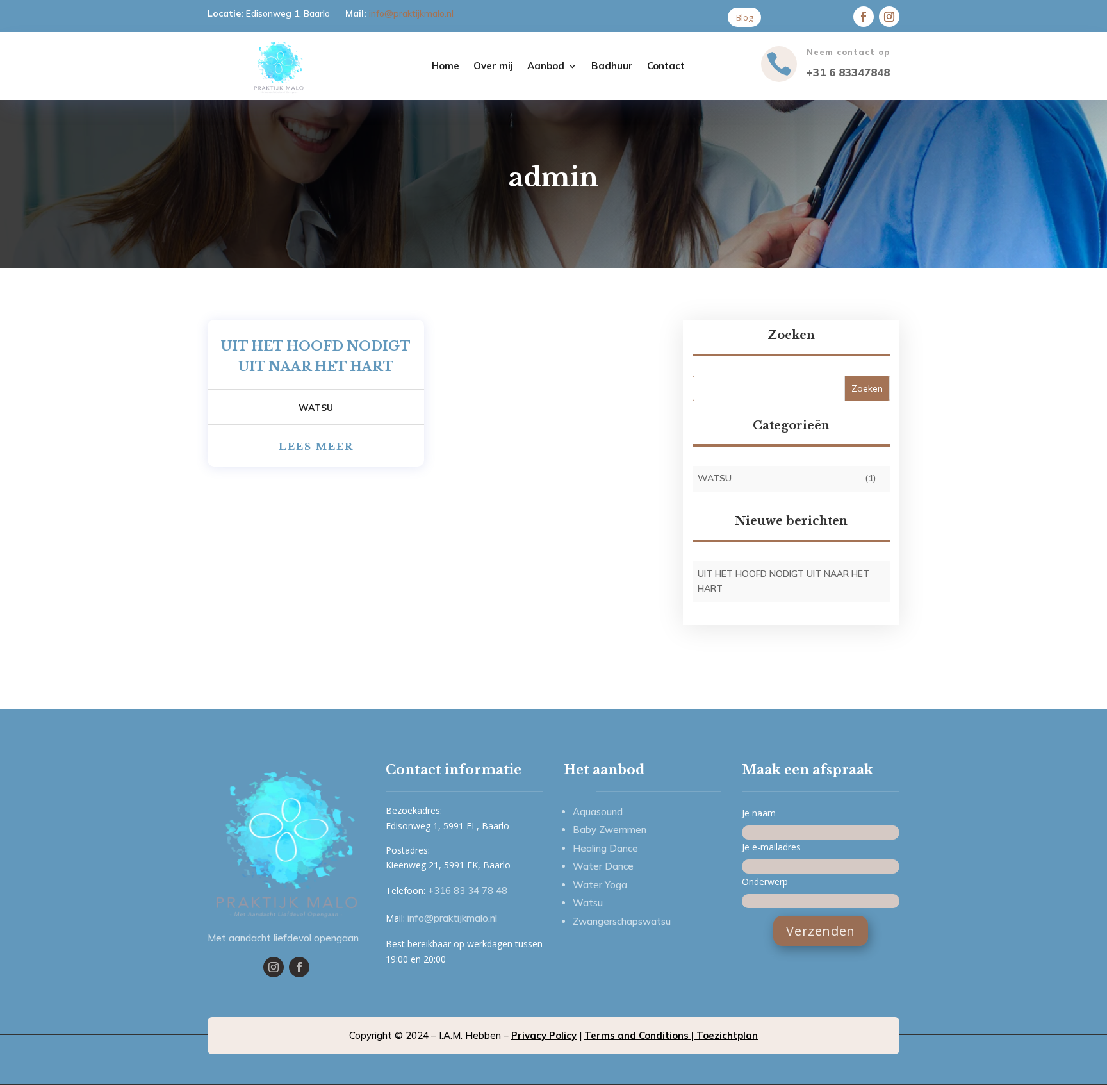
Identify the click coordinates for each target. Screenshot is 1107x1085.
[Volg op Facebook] (299, 967)
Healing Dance (605, 848)
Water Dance (603, 866)
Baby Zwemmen (609, 830)
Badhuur (612, 67)
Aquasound (598, 812)
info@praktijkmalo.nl (411, 13)
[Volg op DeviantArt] (863, 16)
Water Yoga (600, 885)
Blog (744, 17)
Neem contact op (848, 52)
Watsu (316, 407)
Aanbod (545, 67)
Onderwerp (765, 881)
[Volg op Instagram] (889, 16)
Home (445, 67)
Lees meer (316, 446)
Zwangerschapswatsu (622, 921)
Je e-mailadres (771, 847)
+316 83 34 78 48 (467, 890)
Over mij (493, 67)
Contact (666, 67)
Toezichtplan (727, 1035)
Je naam (759, 813)
